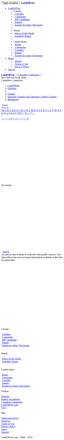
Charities (19, 14)
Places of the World (24, 33)
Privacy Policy (21, 66)
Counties (19, 50)
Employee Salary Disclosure (28, 25)
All (3, 110)
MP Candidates (22, 19)
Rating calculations (10, 399)
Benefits (5, 396)
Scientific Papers (22, 36)
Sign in (11, 69)
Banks (17, 44)
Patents (18, 22)
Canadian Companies (11, 402)
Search (18, 61)
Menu (10, 58)
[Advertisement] (32, 152)
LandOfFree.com (9, 405)
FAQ (3, 407)
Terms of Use (21, 64)
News (4, 429)
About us (5, 421)
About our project (10, 418)
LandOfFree (13, 8)
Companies (20, 16)
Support (5, 432)
